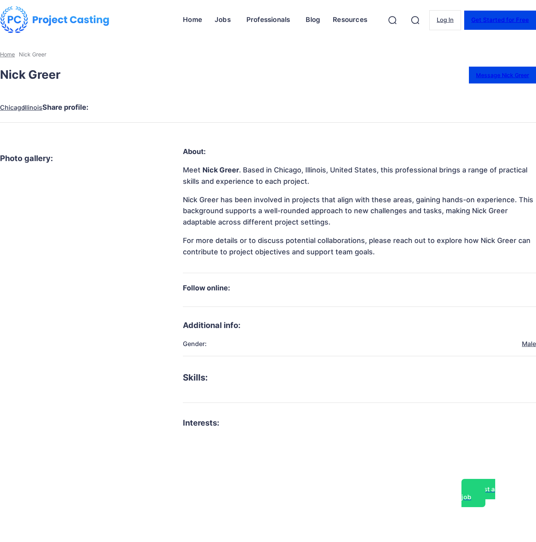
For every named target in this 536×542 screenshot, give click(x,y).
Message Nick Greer (502, 75)
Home (7, 54)
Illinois (32, 107)
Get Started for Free (500, 20)
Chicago (12, 107)
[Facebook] (106, 107)
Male (529, 344)
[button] (392, 20)
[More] (247, 107)
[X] (134, 107)
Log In (445, 20)
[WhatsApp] (191, 107)
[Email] (219, 107)
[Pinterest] (162, 107)
